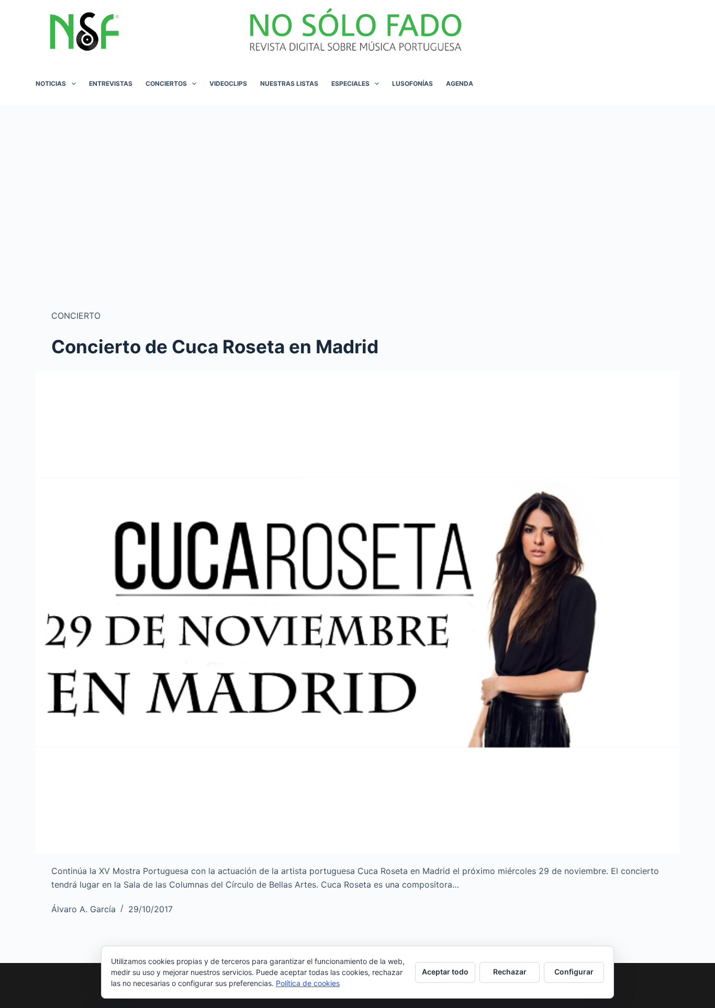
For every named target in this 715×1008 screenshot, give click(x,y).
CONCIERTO (75, 315)
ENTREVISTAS (110, 83)
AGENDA (459, 83)
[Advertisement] (357, 183)
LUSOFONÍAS (412, 83)
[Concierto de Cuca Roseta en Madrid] (357, 612)
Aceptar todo (445, 971)
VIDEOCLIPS (228, 83)
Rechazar (510, 971)
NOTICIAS (51, 83)
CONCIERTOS (166, 83)
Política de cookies (308, 983)
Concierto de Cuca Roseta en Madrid (214, 346)
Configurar (574, 971)
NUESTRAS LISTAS (289, 83)
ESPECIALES (350, 83)
